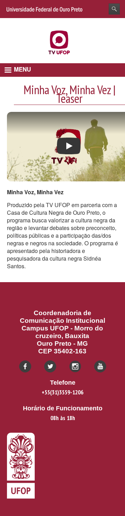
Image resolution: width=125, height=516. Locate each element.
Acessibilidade (104, 23)
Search (114, 9)
